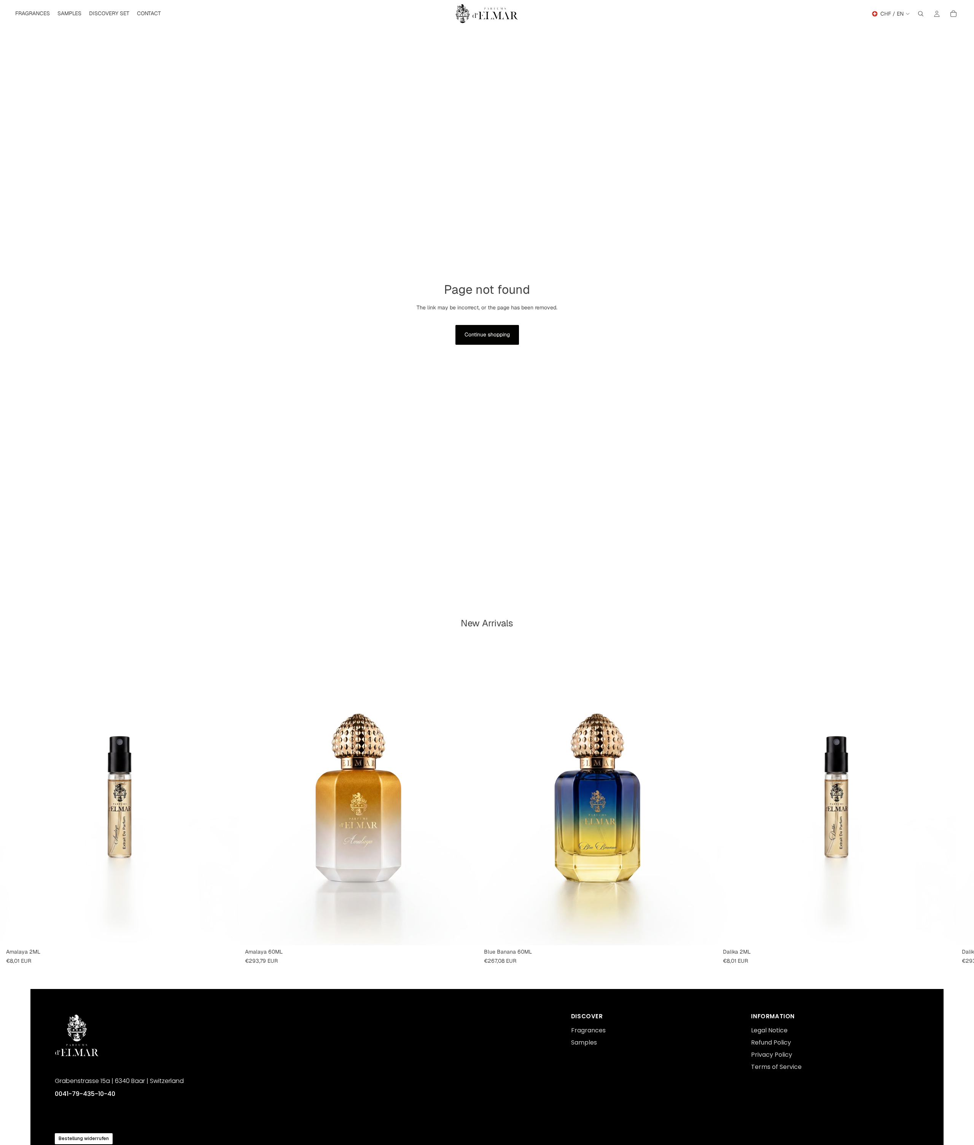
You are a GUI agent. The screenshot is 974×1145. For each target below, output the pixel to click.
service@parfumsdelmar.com (92, 1122)
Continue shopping (487, 334)
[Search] (920, 13)
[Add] (227, 933)
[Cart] (953, 13)
